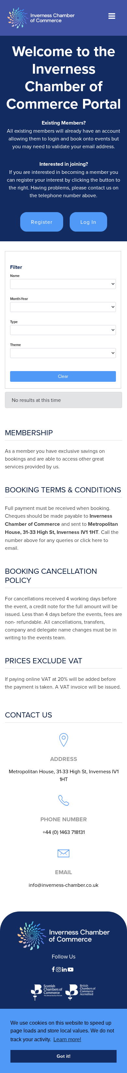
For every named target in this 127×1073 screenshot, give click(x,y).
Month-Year (19, 298)
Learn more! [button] (67, 1039)
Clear (63, 376)
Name (15, 275)
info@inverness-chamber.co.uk (63, 884)
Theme (15, 344)
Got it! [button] (64, 1056)
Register (41, 221)
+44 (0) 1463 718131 (64, 832)
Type (14, 321)
